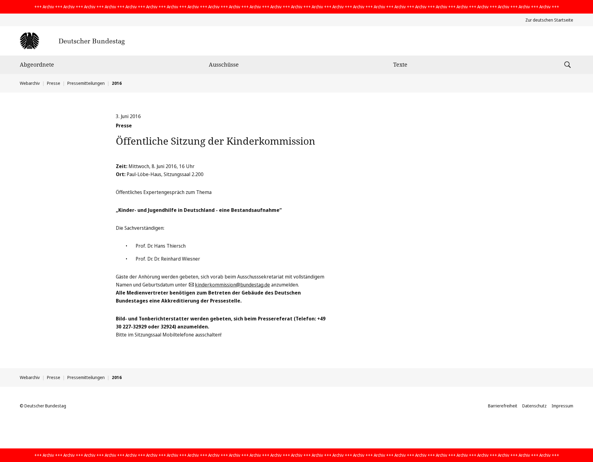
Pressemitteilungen (86, 83)
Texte (400, 64)
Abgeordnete (37, 64)
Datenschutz (534, 406)
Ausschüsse (224, 64)
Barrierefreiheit (502, 406)
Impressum (562, 406)
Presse (53, 83)
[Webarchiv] (72, 40)
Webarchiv (30, 83)
